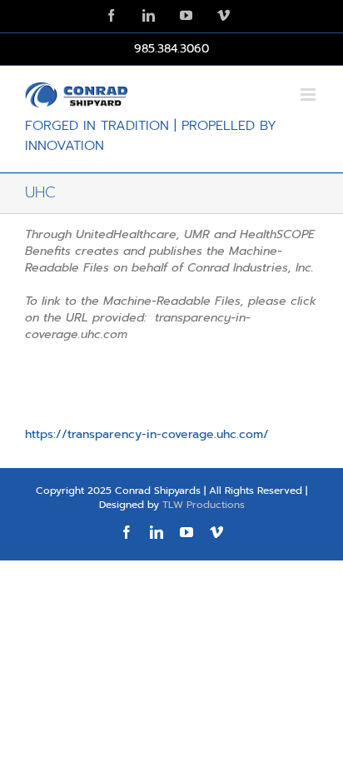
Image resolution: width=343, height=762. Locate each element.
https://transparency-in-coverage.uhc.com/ (147, 434)
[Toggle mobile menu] (309, 94)
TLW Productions (203, 504)
